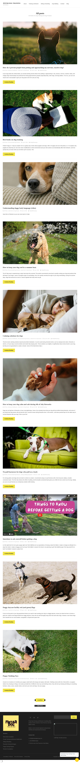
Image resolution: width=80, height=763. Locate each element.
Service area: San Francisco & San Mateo (39, 743)
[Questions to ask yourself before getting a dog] (40, 515)
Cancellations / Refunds (8, 756)
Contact (62, 3)
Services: (5, 733)
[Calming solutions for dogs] (40, 311)
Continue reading (10, 82)
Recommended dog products (14, 142)
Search (73, 717)
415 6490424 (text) (34, 740)
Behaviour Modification (12, 70)
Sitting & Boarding (45, 3)
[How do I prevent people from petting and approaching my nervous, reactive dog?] (40, 43)
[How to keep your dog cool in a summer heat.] (40, 242)
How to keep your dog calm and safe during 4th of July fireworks (27, 404)
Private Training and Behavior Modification (12, 739)
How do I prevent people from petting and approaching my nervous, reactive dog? (33, 68)
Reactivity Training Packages (9, 744)
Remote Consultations (8, 749)
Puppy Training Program (8, 746)
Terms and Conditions (18, 756)
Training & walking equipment (26, 474)
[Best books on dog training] (40, 113)
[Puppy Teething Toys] (40, 651)
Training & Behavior (34, 3)
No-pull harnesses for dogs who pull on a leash (20, 472)
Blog (67, 3)
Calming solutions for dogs (13, 336)
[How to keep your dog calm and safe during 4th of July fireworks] (40, 379)
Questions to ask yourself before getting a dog (20, 539)
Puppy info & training (12, 678)
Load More (40, 700)
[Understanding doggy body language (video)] (40, 183)
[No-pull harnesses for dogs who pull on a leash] (40, 448)
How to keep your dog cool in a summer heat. (19, 267)
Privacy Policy (27, 756)
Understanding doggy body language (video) (19, 208)
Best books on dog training (13, 140)
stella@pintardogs (43, 70)
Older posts (40, 705)
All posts (6, 70)
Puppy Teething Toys (10, 676)
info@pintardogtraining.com (36, 738)
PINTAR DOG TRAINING (11, 3)
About (25, 3)
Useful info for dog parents (23, 70)
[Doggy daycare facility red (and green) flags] (40, 582)
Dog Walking (55, 3)
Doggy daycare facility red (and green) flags (19, 607)
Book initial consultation (8, 736)
